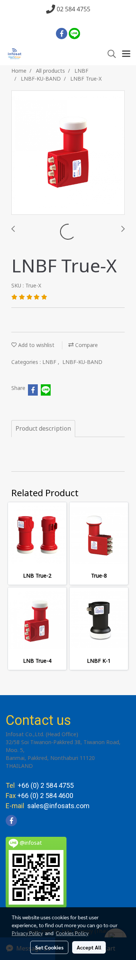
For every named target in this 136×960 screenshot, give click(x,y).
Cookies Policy (72, 932)
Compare (86, 345)
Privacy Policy (27, 932)
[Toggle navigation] (126, 54)
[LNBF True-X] (68, 153)
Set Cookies (49, 947)
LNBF (50, 362)
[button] (109, 54)
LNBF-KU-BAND (82, 362)
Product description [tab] (43, 428)
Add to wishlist (35, 345)
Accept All (89, 947)
